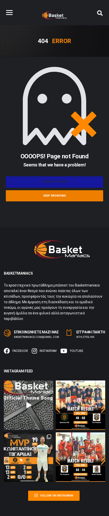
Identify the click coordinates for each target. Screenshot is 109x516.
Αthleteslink (85, 337)
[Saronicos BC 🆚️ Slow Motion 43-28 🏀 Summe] (28, 457)
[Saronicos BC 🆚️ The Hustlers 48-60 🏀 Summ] (80, 405)
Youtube (76, 351)
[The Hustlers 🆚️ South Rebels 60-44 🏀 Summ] (80, 457)
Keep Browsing (54, 195)
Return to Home (54, 181)
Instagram (48, 351)
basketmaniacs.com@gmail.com (36, 337)
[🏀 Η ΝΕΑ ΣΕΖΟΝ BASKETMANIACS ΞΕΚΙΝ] (28, 405)
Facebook (20, 351)
